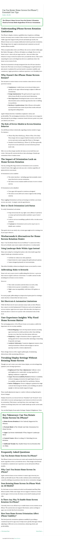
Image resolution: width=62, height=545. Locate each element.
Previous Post (4, 531)
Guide (4, 15)
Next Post (39, 531)
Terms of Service (17, 538)
